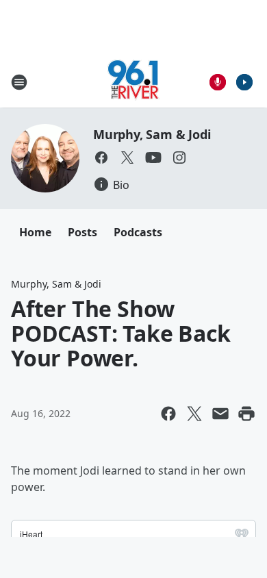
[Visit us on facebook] (101, 157)
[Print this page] (246, 413)
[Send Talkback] (217, 82)
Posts (82, 232)
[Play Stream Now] (244, 82)
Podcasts (138, 232)
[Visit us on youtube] (153, 157)
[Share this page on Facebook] (168, 413)
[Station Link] (133, 82)
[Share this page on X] (194, 413)
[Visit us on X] (127, 157)
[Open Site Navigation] (19, 82)
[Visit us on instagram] (179, 157)
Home (35, 232)
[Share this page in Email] (220, 413)
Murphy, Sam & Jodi (151, 134)
